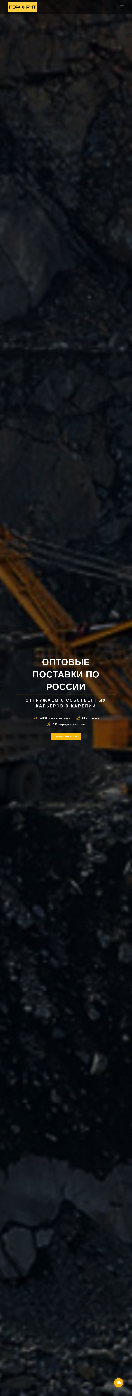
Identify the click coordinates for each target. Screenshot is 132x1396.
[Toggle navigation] (122, 7)
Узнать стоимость (66, 736)
